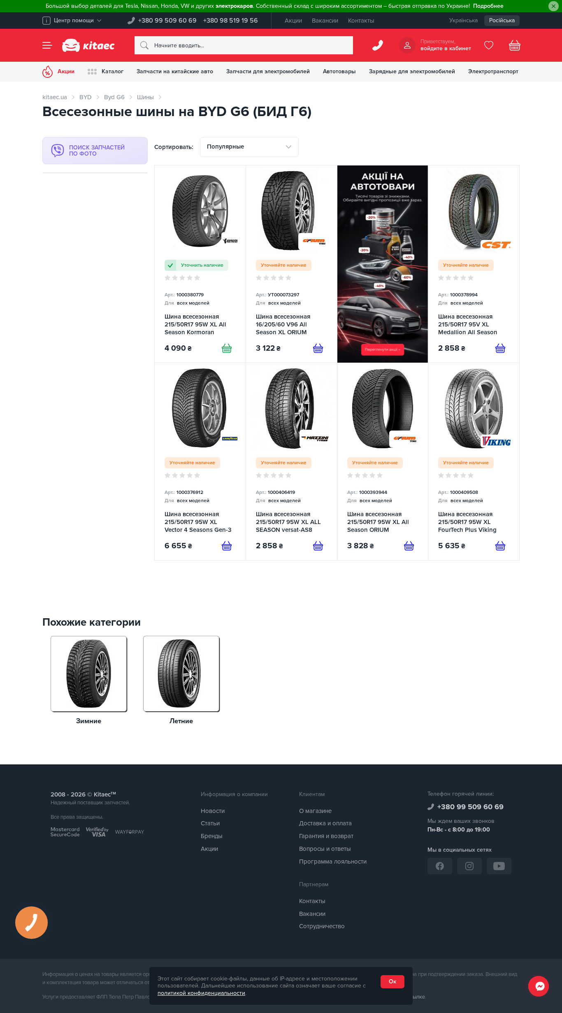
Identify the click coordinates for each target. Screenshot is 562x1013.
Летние (181, 721)
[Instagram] (469, 866)
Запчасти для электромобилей (268, 71)
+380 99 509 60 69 (167, 20)
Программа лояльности (333, 861)
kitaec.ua (54, 97)
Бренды (212, 836)
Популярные (225, 146)
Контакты (361, 20)
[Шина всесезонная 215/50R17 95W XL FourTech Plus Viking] (473, 461)
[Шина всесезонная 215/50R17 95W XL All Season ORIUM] (382, 461)
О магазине (315, 811)
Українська (463, 20)
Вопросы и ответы (325, 848)
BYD (85, 97)
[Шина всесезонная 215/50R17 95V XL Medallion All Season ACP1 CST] (473, 264)
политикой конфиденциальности (201, 993)
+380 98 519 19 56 (230, 20)
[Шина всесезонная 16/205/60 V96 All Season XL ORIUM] (291, 264)
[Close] (553, 6)
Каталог (112, 71)
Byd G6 (114, 97)
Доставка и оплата (325, 823)
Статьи (210, 823)
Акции (293, 20)
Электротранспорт (493, 71)
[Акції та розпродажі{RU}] (382, 264)
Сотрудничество (322, 926)
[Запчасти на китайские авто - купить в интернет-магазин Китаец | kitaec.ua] (88, 45)
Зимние (88, 721)
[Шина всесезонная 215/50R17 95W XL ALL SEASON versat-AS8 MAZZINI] (291, 461)
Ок (392, 981)
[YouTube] (499, 866)
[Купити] (227, 348)
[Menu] (47, 45)
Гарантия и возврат (326, 836)
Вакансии (325, 20)
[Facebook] (439, 866)
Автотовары (339, 71)
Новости (213, 811)
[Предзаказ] (318, 348)
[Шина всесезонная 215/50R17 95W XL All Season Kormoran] (200, 264)
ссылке (416, 997)
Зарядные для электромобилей (412, 71)
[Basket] (514, 45)
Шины (145, 97)
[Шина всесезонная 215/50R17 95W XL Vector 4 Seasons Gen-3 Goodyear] (200, 461)
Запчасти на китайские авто (175, 71)
